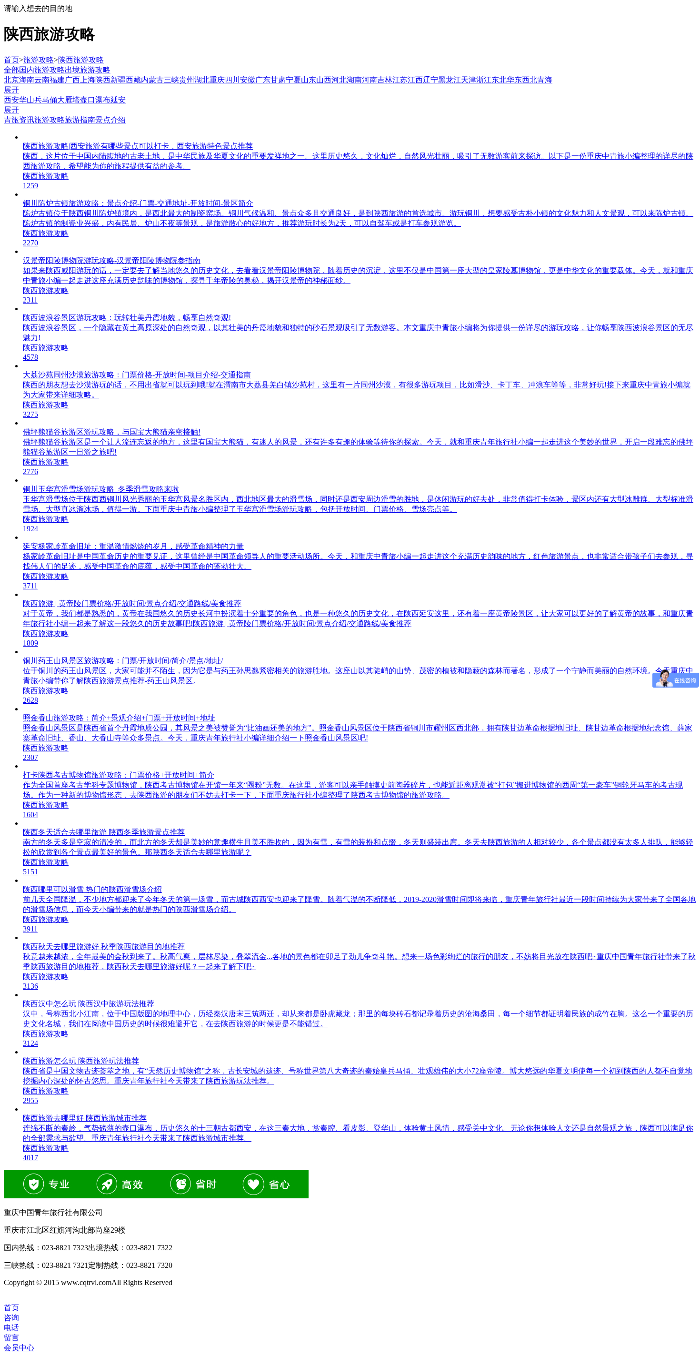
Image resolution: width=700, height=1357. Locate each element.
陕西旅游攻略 (81, 60)
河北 (339, 80)
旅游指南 (80, 120)
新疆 (118, 80)
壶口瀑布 (95, 100)
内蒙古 (152, 80)
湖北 (202, 80)
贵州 (186, 80)
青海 (544, 80)
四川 (232, 80)
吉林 (384, 80)
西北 (529, 80)
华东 (514, 80)
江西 (415, 80)
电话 (11, 1328)
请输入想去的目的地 (38, 8)
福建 (57, 80)
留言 (11, 1338)
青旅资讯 (19, 120)
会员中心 (19, 1348)
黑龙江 (449, 80)
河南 (369, 80)
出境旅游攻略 (87, 70)
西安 (11, 100)
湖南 (354, 80)
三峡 (171, 80)
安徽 (247, 80)
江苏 (400, 80)
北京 (11, 80)
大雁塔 (68, 100)
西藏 (133, 80)
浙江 (483, 80)
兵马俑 (45, 100)
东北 (499, 80)
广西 (72, 80)
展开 (11, 90)
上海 (87, 80)
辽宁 (430, 80)
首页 (11, 60)
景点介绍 (110, 120)
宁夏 (293, 80)
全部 (11, 70)
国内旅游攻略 (42, 70)
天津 (468, 80)
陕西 (102, 80)
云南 (42, 80)
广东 (262, 80)
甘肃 (278, 80)
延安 (118, 100)
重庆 (217, 80)
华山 (26, 100)
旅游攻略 (38, 60)
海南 (26, 80)
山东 (308, 80)
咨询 (11, 1318)
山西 (323, 80)
